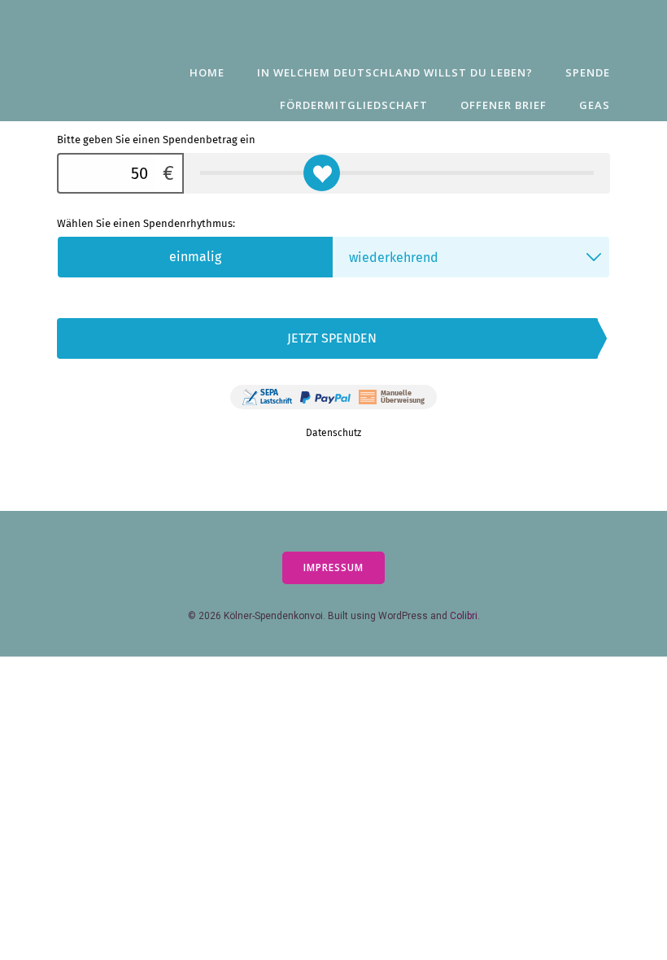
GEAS (594, 105)
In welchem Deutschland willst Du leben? (395, 72)
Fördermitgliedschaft (354, 105)
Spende (587, 72)
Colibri (463, 616)
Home (207, 72)
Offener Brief (503, 105)
